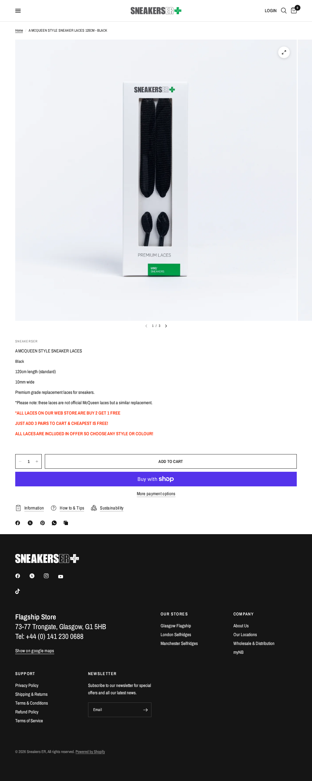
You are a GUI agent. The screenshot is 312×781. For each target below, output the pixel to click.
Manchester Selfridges (179, 643)
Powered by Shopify (90, 751)
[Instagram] (50, 576)
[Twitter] (36, 576)
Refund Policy (26, 712)
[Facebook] (19, 523)
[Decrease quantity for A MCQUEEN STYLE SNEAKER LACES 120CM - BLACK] (20, 461)
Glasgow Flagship (176, 625)
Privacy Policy (26, 685)
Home (19, 30)
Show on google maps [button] (34, 650)
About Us (241, 625)
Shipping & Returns (31, 694)
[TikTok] (22, 591)
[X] (31, 523)
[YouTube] (65, 576)
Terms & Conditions (31, 703)
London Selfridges (176, 634)
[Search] (284, 10)
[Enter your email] (145, 709)
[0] (293, 10)
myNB (238, 652)
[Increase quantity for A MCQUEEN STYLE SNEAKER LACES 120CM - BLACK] (36, 461)
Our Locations (245, 634)
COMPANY (243, 614)
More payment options (156, 493)
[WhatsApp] (55, 523)
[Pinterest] (44, 523)
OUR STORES (174, 614)
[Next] (166, 326)
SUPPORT (25, 673)
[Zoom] (284, 52)
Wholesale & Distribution (254, 643)
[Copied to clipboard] (67, 523)
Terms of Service (29, 720)
